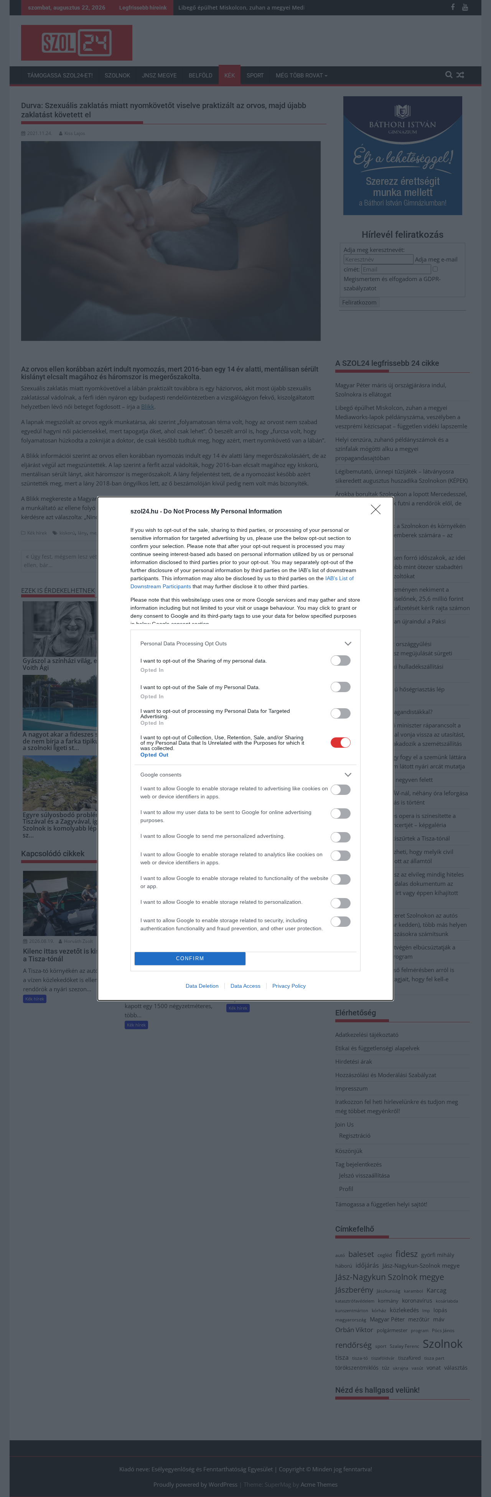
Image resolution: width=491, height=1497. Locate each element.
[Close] (378, 512)
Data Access (245, 986)
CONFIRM (190, 958)
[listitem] (245, 644)
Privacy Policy (289, 986)
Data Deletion (202, 986)
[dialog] (245, 748)
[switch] (341, 660)
